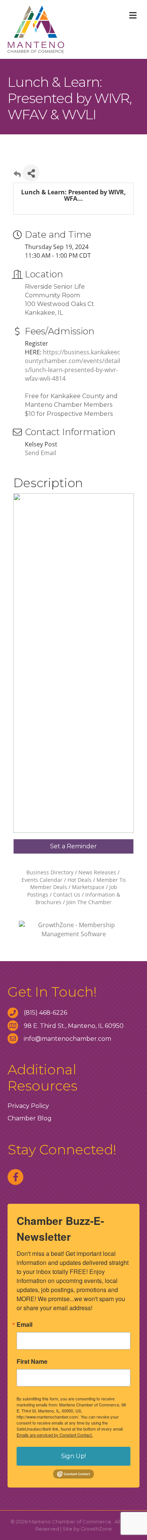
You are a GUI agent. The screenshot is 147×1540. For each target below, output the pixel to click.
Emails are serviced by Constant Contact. (55, 1435)
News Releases (97, 872)
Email (24, 1325)
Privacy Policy (28, 1105)
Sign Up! (73, 1456)
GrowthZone (96, 1529)
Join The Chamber (89, 902)
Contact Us (66, 894)
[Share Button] (31, 173)
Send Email (40, 453)
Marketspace (88, 887)
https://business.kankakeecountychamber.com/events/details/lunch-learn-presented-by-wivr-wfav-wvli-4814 (72, 365)
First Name (32, 1361)
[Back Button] (17, 175)
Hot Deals (79, 879)
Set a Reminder (73, 846)
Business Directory (50, 872)
